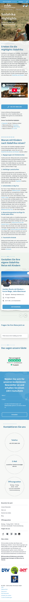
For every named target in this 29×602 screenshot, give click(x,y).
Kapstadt (4, 123)
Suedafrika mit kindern (7, 9)
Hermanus (16, 125)
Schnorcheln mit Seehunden (19, 229)
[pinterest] (11, 534)
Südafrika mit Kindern (18, 75)
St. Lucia (14, 128)
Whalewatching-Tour (7, 209)
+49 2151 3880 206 (16, 107)
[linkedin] (19, 534)
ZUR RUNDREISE (15, 307)
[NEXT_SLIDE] (25, 315)
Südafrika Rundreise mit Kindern (10, 151)
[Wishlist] (23, 6)
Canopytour (4, 229)
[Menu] (2, 6)
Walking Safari (16, 190)
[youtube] (15, 534)
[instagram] (7, 534)
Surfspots (8, 249)
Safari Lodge (4, 197)
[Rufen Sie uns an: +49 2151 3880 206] (27, 1)
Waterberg (17, 126)
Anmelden (14, 414)
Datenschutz (8, 405)
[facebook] (3, 534)
